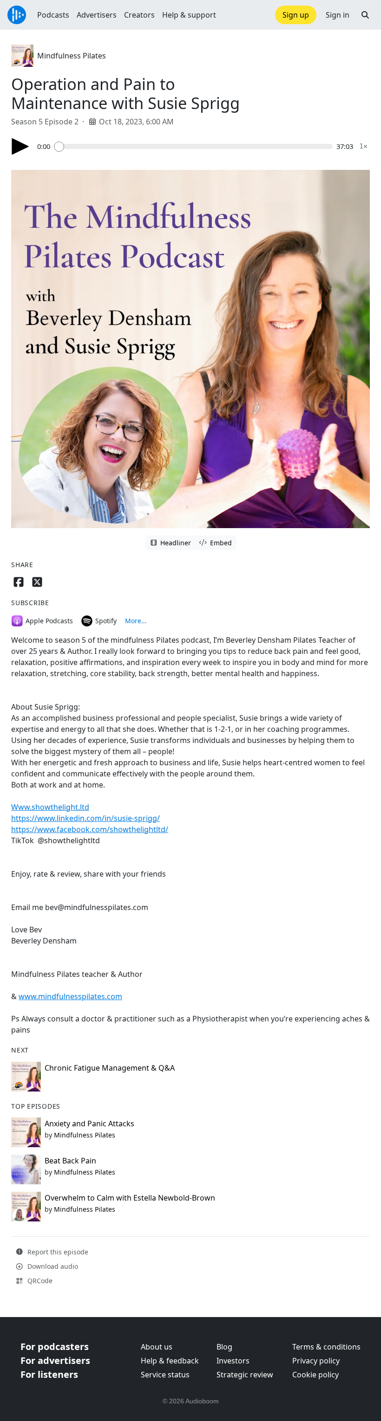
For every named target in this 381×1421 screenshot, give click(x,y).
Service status (165, 1374)
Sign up (295, 15)
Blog (224, 1347)
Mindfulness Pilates (71, 56)
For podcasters (54, 1346)
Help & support (189, 15)
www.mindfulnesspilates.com (70, 996)
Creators (139, 15)
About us (156, 1347)
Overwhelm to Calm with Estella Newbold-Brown (130, 1198)
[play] (20, 146)
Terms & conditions (326, 1347)
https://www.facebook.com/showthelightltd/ (89, 829)
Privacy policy (316, 1361)
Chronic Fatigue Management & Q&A (110, 1068)
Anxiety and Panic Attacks (89, 1123)
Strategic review (245, 1374)
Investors (233, 1361)
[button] (365, 15)
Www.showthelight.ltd (50, 807)
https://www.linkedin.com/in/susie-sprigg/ (85, 818)
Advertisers (97, 15)
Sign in (337, 15)
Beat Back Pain (70, 1161)
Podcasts (53, 15)
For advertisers (55, 1360)
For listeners (49, 1374)
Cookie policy (315, 1374)
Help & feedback (170, 1361)
